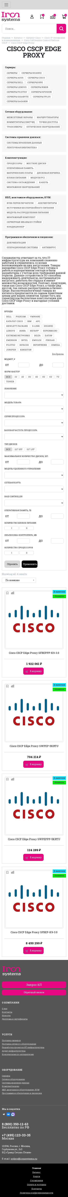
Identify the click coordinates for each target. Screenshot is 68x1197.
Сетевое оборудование (13, 1079)
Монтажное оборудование (23, 187)
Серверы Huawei (32, 73)
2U (22, 376)
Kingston (25, 349)
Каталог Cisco (33, 37)
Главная (6, 37)
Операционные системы (22, 247)
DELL (9, 316)
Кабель (43, 182)
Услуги (36, 1176)
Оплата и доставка (36, 1184)
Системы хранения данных (24, 142)
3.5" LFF (30, 449)
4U (36, 376)
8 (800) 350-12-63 (15, 1124)
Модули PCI (38, 177)
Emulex (36, 340)
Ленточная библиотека (22, 147)
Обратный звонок (34, 992)
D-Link (36, 326)
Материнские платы (20, 172)
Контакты (7, 1012)
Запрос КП (34, 985)
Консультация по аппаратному (18, 1054)
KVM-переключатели (20, 203)
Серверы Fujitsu (17, 91)
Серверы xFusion (41, 91)
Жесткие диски (36, 163)
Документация (16, 242)
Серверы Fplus (42, 96)
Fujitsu (10, 344)
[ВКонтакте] (8, 1114)
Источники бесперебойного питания (30, 207)
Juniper (11, 349)
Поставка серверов (11, 1040)
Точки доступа (48, 122)
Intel (24, 340)
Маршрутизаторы (48, 117)
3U (29, 376)
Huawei (48, 326)
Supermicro (50, 330)
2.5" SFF (18, 449)
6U (50, 376)
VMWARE (35, 316)
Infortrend (40, 344)
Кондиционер (15, 226)
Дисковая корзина (48, 172)
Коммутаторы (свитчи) (21, 122)
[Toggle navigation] (6, 5)
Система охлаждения (21, 182)
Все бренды (58, 354)
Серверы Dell (15, 82)
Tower (10, 381)
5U (43, 376)
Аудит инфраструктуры (13, 1051)
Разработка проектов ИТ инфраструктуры (23, 1047)
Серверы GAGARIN (17, 101)
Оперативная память (20, 168)
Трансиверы (14, 126)
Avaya (22, 330)
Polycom (21, 316)
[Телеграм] (4, 1114)
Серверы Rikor (39, 87)
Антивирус (49, 247)
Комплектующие (10, 1086)
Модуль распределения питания (28, 212)
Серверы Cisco (36, 77)
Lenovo (10, 330)
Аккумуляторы (47, 203)
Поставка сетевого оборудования (19, 1044)
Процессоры (14, 163)
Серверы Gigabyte (18, 96)
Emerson (11, 340)
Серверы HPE (35, 82)
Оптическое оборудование (43, 126)
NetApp (34, 330)
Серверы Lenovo (17, 87)
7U (57, 376)
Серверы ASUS (15, 77)
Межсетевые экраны (20, 117)
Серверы (12, 73)
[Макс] (13, 1114)
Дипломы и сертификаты (15, 1019)
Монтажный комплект (21, 217)
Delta (37, 335)
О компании (36, 1180)
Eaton (48, 335)
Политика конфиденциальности (36, 1192)
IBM (29, 321)
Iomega (55, 344)
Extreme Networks (18, 335)
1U (16, 376)
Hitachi (24, 344)
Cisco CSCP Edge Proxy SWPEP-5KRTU (34, 746)
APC (38, 321)
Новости (6, 1015)
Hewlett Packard (17, 326)
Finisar (50, 340)
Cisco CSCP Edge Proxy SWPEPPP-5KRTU (34, 839)
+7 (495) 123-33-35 (16, 1135)
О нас (4, 1008)
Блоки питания (16, 177)
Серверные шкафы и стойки (24, 222)
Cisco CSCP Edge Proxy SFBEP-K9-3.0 (34, 932)
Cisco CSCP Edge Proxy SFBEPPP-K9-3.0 (34, 652)
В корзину (36, 671)
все (8, 376)
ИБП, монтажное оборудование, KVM (20, 1089)
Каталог (18, 37)
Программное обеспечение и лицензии (22, 1093)
